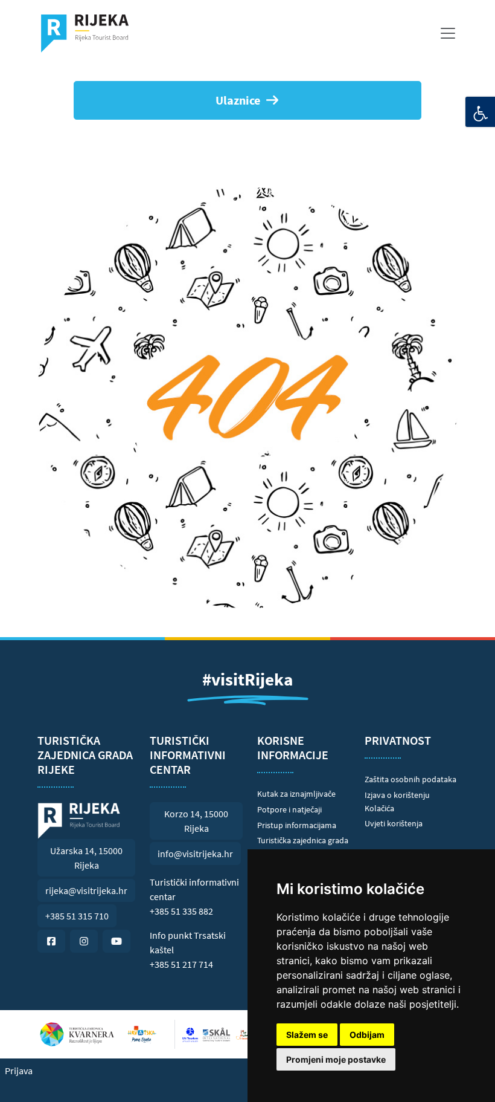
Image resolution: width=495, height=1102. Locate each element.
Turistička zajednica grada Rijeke (302, 847)
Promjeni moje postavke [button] (336, 1059)
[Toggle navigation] (448, 33)
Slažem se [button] (307, 1034)
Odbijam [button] (367, 1034)
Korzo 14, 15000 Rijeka (196, 821)
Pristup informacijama (296, 825)
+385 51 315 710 (77, 916)
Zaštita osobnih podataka (410, 779)
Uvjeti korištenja (394, 823)
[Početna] (89, 33)
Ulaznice (238, 100)
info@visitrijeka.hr (195, 854)
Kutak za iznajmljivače (296, 793)
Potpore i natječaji (289, 809)
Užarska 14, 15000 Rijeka (86, 857)
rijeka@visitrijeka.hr (86, 890)
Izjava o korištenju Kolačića (397, 801)
